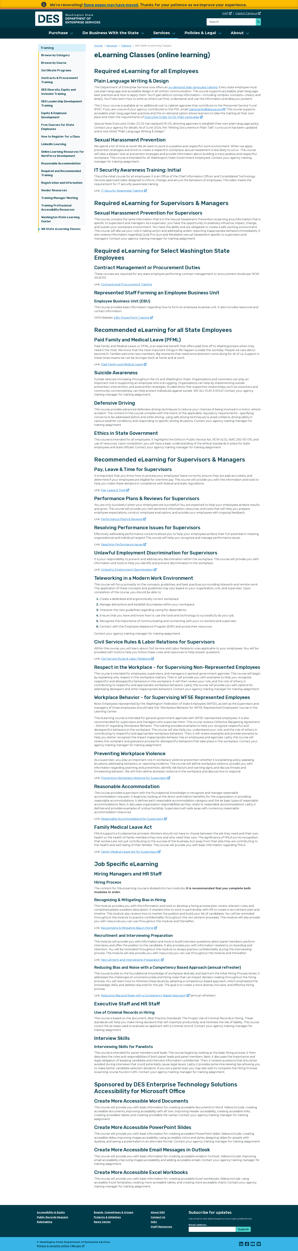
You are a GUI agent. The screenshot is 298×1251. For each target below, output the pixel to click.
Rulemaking (44, 1221)
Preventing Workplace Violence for (134, 778)
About (237, 33)
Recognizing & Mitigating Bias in (127, 928)
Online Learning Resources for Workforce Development (62, 154)
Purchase (58, 33)
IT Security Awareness (122, 190)
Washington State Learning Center (60, 219)
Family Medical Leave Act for (129, 851)
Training (47, 48)
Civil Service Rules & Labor (125, 658)
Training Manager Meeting (59, 198)
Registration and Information (61, 182)
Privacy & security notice (53, 1246)
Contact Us (158, 1217)
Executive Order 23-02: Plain (172, 117)
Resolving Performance (122, 544)
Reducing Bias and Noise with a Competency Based (143, 995)
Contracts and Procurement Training (126, 284)
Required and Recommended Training (61, 173)
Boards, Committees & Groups (113, 1212)
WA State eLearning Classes (61, 229)
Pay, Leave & (113, 490)
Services (161, 33)
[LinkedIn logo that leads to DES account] (241, 1244)
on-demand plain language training (193, 87)
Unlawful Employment (127, 569)
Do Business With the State (110, 33)
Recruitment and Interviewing (130, 959)
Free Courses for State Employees (57, 127)
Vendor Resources (54, 190)
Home (98, 45)
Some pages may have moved (111, 5)
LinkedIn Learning (53, 144)
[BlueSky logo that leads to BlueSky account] (259, 1244)
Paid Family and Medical (122, 364)
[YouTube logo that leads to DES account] (253, 1244)
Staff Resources (161, 1226)
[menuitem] (61, 33)
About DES (158, 1212)
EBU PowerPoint (131, 317)
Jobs (154, 1221)
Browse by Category (55, 55)
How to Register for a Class (60, 136)
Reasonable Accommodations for (132, 819)
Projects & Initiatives (107, 1217)
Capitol (246, 13)
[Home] (67, 13)
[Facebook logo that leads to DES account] (247, 1244)
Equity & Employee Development (54, 115)
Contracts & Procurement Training (59, 80)
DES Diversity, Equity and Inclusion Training (58, 91)
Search (259, 22)
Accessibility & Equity (51, 1212)
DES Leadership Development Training (61, 103)
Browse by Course (53, 62)
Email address (198, 1224)
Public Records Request (52, 1217)
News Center (102, 1221)
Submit (243, 1229)
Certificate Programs (56, 70)
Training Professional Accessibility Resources (57, 207)
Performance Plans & (121, 519)
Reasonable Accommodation (61, 163)
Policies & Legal (200, 33)
